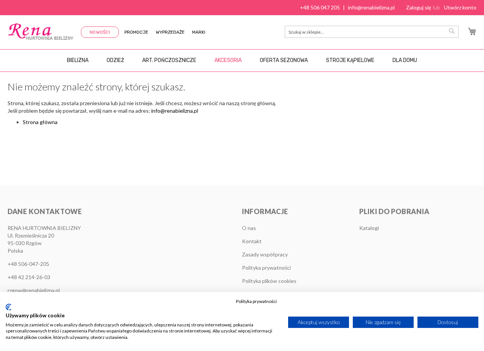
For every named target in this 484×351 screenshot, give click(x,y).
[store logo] (40, 31)
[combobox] (372, 32)
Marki (198, 32)
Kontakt (252, 241)
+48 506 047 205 (320, 7)
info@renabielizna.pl (371, 7)
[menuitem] (77, 60)
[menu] (242, 60)
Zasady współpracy (265, 254)
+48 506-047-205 (28, 264)
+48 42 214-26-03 (29, 277)
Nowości (100, 32)
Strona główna (40, 122)
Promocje (136, 32)
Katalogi (369, 228)
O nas (249, 228)
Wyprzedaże (170, 32)
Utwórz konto (460, 7)
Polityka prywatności (266, 267)
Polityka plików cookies (269, 281)
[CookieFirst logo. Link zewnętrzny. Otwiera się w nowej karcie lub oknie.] (8, 307)
